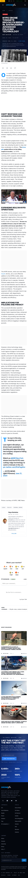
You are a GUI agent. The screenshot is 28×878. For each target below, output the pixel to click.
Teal (2, 821)
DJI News (17, 810)
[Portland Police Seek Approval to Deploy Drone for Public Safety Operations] (14, 713)
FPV (16, 826)
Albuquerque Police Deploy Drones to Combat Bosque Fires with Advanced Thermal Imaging (11, 648)
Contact (3, 841)
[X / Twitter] (3, 800)
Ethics (2, 846)
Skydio (11, 10)
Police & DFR (18, 821)
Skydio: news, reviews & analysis (18, 609)
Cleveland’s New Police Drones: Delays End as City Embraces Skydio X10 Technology (11, 698)
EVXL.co (10, 525)
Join (24, 860)
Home (3, 10)
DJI (2, 807)
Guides (16, 815)
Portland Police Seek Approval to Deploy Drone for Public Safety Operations (14, 722)
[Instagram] (16, 800)
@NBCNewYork (17, 458)
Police (9, 507)
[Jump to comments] (15, 68)
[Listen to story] (11, 68)
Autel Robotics (4, 810)
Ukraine (17, 824)
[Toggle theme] (25, 5)
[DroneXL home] (11, 5)
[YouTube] (11, 800)
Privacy (3, 875)
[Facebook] (7, 800)
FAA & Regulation (19, 818)
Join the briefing (9, 758)
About (2, 838)
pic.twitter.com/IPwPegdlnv (14, 467)
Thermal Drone (18, 507)
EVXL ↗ (3, 849)
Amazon (3, 818)
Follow (14, 533)
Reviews (17, 829)
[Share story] (7, 68)
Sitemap (14, 875)
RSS (19, 875)
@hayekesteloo (12, 530)
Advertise (3, 844)
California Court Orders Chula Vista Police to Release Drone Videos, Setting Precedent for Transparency (12, 673)
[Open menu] (3, 5)
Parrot (2, 815)
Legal (3, 507)
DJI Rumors (17, 813)
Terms (8, 875)
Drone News (18, 807)
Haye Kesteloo (13, 512)
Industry (17, 832)
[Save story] (3, 68)
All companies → (5, 824)
